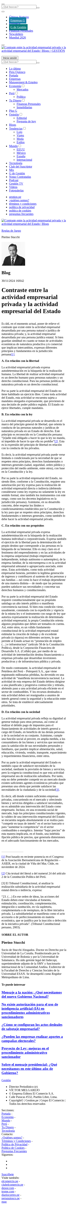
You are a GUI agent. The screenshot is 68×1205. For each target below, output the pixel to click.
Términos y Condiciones (16, 1141)
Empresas (15, 23)
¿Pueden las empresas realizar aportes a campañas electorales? (32, 1039)
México (21, 152)
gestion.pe (15, 196)
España (21, 156)
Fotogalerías (16, 190)
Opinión (14, 114)
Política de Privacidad (14, 1144)
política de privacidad (22, 207)
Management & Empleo (23, 82)
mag (4, 1201)
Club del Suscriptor (20, 166)
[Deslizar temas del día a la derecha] (3, 45)
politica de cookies (20, 210)
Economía (15, 86)
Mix (11, 170)
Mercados (22, 89)
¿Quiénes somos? (12, 1137)
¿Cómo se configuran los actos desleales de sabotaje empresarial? (32, 1027)
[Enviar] (37, 7)
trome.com (8, 1191)
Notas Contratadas (20, 176)
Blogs (12, 124)
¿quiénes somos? (19, 200)
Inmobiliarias (24, 107)
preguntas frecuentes (21, 214)
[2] (56, 441)
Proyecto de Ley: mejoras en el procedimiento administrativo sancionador (25, 1052)
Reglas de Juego (11, 230)
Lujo (19, 132)
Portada (13, 75)
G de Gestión (18, 27)
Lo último (15, 68)
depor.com (8, 1188)
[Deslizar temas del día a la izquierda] (3, 11)
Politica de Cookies (13, 1147)
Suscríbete (8, 1174)
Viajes (20, 135)
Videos (13, 187)
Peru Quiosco (17, 72)
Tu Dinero (15, 100)
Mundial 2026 (17, 37)
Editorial (22, 118)
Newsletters (16, 34)
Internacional (24, 159)
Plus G (13, 110)
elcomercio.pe (10, 1181)
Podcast (13, 180)
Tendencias (15, 128)
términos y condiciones (22, 203)
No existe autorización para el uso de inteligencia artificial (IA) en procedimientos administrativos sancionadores (30, 1010)
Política (21, 96)
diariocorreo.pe (10, 1194)
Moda (20, 138)
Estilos (21, 142)
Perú (12, 93)
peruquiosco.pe (11, 1198)
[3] (57, 789)
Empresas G (17, 20)
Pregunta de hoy (26, 121)
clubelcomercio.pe (12, 1184)
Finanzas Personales (21, 30)
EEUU (21, 149)
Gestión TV (16, 183)
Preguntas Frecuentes (14, 1151)
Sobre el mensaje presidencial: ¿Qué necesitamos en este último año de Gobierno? (29, 1068)
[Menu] (3, 4)
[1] (12, 354)
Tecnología (15, 163)
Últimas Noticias (19, 17)
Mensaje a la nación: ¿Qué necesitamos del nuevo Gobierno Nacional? (32, 994)
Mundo (13, 146)
